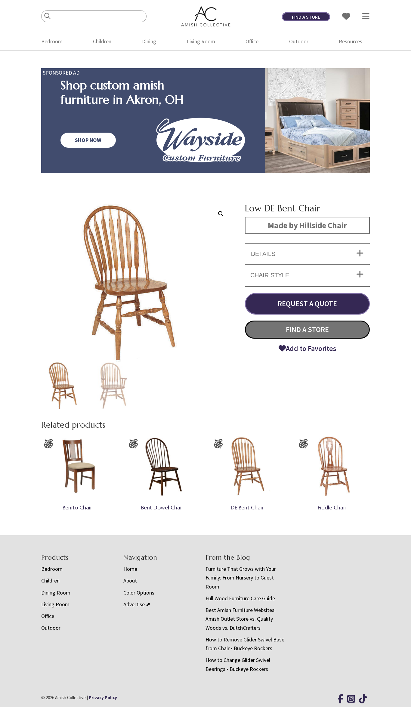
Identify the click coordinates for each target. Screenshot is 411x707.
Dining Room (55, 592)
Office (252, 41)
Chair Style (269, 275)
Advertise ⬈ (136, 604)
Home (130, 568)
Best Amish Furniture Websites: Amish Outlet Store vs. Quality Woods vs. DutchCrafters (241, 619)
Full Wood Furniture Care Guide (240, 598)
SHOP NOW (88, 140)
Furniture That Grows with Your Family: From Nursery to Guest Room (241, 577)
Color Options (138, 592)
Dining (149, 41)
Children (102, 41)
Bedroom (52, 41)
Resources (350, 41)
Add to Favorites (311, 348)
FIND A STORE (306, 17)
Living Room (201, 41)
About (130, 580)
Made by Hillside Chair (307, 225)
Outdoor (298, 41)
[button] (220, 213)
